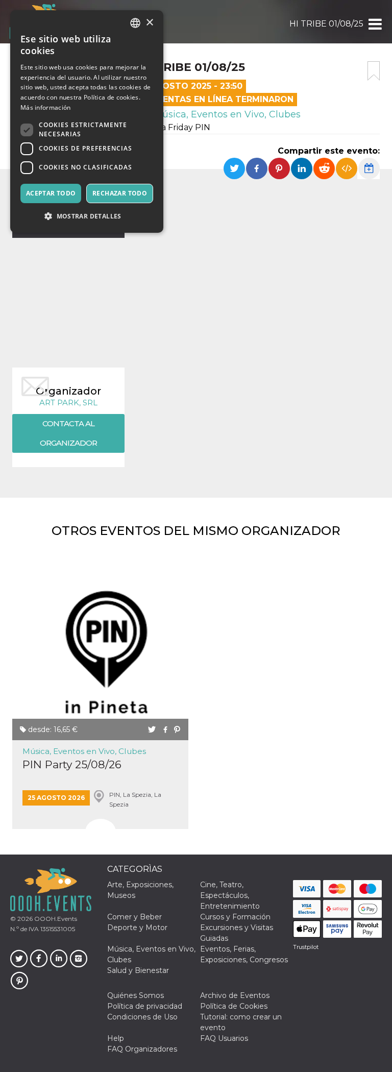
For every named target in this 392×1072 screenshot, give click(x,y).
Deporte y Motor (137, 927)
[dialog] (86, 121)
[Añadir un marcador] (374, 71)
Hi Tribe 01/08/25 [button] (326, 24)
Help (115, 1038)
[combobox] (135, 23)
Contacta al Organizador (68, 433)
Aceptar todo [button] (51, 193)
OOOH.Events (55, 918)
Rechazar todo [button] (119, 193)
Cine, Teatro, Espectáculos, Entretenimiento (230, 895)
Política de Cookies (233, 1006)
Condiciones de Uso (142, 1016)
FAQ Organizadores (142, 1049)
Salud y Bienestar (138, 970)
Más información (45, 107)
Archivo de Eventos (235, 995)
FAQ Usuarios (224, 1038)
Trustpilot (305, 947)
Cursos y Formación (235, 916)
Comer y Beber (134, 916)
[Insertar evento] (346, 168)
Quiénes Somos (135, 995)
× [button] (149, 23)
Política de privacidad (144, 1006)
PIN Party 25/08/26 (71, 764)
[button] (374, 24)
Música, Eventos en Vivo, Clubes (226, 114)
